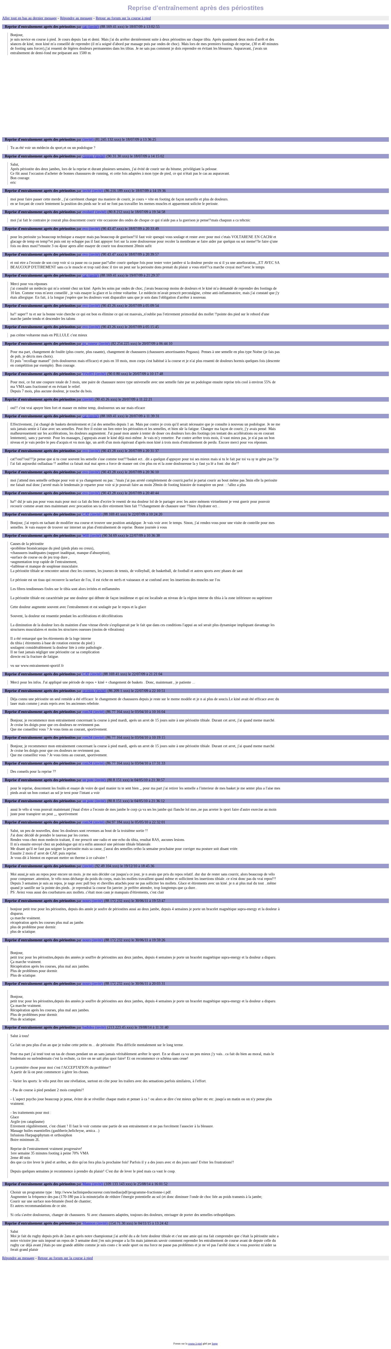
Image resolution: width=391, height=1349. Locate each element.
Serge (215, 1343)
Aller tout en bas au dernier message (29, 18)
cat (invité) (90, 26)
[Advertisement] (195, 96)
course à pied (195, 1343)
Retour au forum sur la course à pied (123, 18)
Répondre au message (76, 18)
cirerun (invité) (93, 156)
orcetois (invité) (94, 691)
